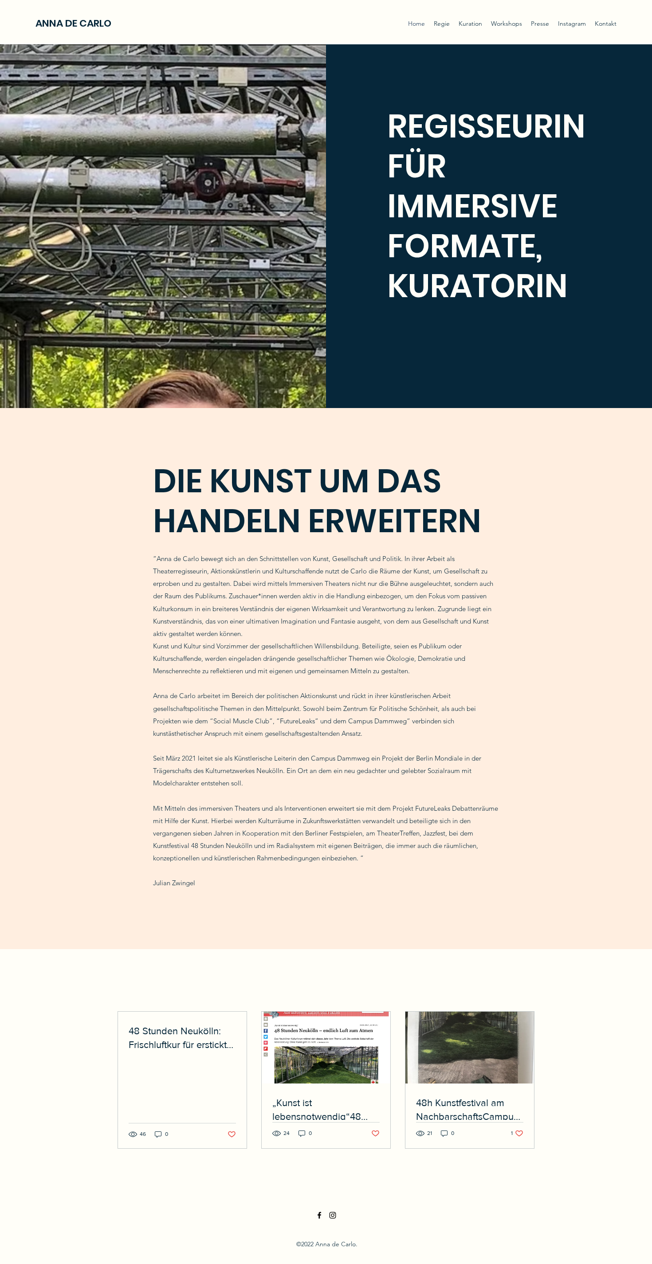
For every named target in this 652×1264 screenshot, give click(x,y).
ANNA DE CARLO (73, 23)
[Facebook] (319, 1215)
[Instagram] (332, 1215)
